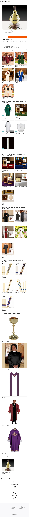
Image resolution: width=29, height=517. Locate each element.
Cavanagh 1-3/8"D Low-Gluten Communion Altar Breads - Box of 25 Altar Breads (21, 186)
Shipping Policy (21, 506)
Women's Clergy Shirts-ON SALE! (6, 369)
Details (4, 39)
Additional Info (9, 39)
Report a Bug (12, 508)
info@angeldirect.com (5, 507)
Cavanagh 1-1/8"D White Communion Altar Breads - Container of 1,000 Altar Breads (7, 170)
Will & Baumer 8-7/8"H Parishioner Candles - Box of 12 (7, 150)
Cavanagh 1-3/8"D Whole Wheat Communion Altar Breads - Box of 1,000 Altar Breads (20, 170)
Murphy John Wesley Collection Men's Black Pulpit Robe (8, 223)
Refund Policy (21, 508)
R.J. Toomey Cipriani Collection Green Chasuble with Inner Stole (8, 117)
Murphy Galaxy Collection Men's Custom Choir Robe (7, 97)
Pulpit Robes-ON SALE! (5, 425)
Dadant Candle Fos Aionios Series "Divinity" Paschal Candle (7, 309)
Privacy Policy (21, 509)
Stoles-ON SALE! (4, 397)
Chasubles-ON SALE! (4, 453)
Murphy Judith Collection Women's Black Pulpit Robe (20, 223)
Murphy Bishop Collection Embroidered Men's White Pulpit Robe (7, 239)
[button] (1, 1)
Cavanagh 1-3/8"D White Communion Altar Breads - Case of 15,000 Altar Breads (21, 117)
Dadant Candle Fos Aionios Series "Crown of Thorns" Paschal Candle (7, 292)
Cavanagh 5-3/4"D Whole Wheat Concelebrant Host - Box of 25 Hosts (8, 203)
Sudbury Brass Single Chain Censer (7, 472)
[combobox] (18, 1)
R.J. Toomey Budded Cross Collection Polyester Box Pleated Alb (7, 134)
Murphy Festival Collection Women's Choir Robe (20, 81)
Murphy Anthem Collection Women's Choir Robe (7, 65)
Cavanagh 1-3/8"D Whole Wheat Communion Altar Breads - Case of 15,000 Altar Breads (7, 186)
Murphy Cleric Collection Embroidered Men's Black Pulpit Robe (8, 256)
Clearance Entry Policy (22, 507)
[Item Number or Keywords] (22, 1)
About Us (12, 506)
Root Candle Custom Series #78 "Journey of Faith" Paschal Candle (20, 292)
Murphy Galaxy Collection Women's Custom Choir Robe (21, 65)
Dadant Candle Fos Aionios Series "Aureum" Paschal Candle (7, 276)
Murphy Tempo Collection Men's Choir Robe (6, 81)
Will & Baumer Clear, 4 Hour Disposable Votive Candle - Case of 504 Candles (20, 134)
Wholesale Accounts (13, 507)
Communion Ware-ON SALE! (5, 341)
